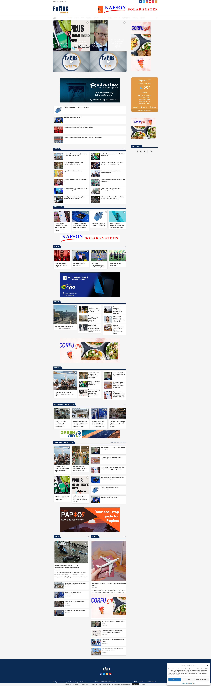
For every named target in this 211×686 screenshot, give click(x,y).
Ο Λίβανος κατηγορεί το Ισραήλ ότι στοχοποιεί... (75, 602)
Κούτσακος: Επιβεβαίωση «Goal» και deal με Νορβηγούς (98, 265)
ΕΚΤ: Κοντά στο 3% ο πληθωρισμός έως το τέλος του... (119, 374)
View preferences (202, 679)
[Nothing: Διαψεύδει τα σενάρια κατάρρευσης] (58, 110)
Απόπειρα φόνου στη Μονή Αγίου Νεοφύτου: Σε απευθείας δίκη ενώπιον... (119, 310)
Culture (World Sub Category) (64, 404)
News (82, 18)
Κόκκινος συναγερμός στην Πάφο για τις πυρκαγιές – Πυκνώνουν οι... (93, 318)
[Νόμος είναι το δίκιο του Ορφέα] (58, 173)
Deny (188, 679)
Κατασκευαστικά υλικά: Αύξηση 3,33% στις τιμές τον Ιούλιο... (112, 649)
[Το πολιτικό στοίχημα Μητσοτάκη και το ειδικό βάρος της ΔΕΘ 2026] (58, 191)
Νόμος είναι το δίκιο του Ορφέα (73, 171)
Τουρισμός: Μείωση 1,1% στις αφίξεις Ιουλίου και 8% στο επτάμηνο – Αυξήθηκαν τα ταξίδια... (120, 584)
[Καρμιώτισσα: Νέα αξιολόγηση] (117, 255)
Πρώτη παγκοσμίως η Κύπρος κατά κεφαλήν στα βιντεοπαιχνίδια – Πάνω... (94, 393)
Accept (174, 679)
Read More (143, 684)
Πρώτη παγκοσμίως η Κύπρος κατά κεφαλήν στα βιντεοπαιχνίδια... (112, 631)
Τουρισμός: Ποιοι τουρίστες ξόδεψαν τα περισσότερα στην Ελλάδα (62, 44)
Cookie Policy (185, 683)
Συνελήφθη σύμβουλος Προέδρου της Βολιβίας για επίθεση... (75, 584)
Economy (117, 18)
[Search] (157, 18)
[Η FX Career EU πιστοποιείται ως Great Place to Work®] (96, 642)
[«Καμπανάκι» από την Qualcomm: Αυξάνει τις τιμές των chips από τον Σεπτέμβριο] (80, 216)
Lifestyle (135, 18)
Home (69, 18)
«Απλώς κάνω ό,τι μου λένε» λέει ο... (75, 610)
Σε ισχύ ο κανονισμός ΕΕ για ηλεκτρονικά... (73, 593)
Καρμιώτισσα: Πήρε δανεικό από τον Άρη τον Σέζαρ (78, 127)
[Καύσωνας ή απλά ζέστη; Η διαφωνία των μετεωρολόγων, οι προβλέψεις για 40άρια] (95, 199)
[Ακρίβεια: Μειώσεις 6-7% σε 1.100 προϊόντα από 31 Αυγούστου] (80, 35)
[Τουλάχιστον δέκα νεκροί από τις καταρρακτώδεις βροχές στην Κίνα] (62, 413)
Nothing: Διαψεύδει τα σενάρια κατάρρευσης (76, 107)
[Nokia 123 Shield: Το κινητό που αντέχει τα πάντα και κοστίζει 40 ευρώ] (117, 216)
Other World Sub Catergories (118, 442)
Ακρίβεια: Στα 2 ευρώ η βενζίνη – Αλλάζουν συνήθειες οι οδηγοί (99, 45)
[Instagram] (147, 1)
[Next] (125, 149)
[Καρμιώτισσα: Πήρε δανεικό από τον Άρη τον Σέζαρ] (58, 130)
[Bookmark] (69, 22)
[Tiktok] (153, 1)
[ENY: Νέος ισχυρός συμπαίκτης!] (58, 120)
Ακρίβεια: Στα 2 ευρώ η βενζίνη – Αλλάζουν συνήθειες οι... (94, 383)
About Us (142, 681)
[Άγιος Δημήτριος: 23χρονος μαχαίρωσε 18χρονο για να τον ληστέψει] (58, 199)
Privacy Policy (191, 683)
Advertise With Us (151, 681)
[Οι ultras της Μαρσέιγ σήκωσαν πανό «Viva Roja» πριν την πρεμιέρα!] (58, 140)
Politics (89, 18)
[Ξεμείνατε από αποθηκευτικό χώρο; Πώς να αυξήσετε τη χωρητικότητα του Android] (62, 216)
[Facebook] (140, 1)
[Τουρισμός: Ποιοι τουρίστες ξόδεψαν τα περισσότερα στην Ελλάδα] (62, 35)
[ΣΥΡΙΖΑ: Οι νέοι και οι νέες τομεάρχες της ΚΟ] (58, 182)
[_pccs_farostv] (156, 1)
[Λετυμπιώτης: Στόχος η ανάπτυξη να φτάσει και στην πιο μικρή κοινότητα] (83, 309)
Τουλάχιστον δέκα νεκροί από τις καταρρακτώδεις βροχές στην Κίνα (66, 566)
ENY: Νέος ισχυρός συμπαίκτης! (73, 117)
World (110, 18)
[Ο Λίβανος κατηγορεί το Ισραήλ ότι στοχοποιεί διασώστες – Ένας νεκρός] (117, 413)
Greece (103, 18)
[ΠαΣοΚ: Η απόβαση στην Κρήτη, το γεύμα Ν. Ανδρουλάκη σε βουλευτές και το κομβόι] (95, 182)
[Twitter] (144, 1)
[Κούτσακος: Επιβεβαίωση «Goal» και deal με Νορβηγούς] (99, 255)
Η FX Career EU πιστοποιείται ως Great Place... (113, 640)
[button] (208, 665)
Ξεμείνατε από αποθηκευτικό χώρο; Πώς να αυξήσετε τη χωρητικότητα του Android (61, 227)
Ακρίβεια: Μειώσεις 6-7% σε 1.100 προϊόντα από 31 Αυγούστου (80, 45)
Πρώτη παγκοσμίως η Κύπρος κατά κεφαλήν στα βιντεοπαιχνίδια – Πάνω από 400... (117, 44)
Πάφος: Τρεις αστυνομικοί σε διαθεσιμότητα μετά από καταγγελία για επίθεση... (94, 328)
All (121, 149)
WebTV (76, 18)
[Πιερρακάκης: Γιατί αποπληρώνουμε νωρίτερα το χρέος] (95, 173)
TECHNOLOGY (126, 18)
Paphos (96, 18)
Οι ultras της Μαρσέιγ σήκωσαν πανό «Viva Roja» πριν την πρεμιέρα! (83, 137)
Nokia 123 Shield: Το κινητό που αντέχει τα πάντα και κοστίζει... (117, 225)
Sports (142, 18)
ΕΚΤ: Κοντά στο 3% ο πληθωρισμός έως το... (113, 622)
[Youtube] (150, 1)
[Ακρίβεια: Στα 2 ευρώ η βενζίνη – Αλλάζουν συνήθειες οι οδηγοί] (99, 35)
